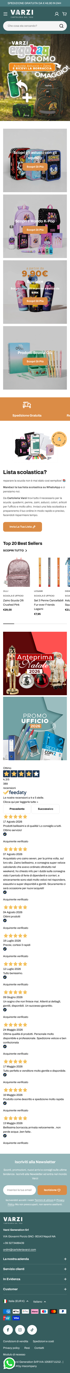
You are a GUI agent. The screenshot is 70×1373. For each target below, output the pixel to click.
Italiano (37, 1301)
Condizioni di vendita (15, 1341)
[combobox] (35, 26)
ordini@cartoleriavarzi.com (19, 1249)
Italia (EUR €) (17, 1301)
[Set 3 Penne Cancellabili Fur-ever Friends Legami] (48, 572)
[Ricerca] (61, 26)
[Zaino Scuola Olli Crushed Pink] (17, 572)
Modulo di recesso (14, 1354)
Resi (27, 1347)
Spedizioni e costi (43, 1341)
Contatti (39, 1347)
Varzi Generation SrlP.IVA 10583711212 (37, 1361)
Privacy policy (11, 1347)
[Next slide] (52, 114)
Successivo (45, 808)
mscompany (29, 1366)
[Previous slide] (17, 114)
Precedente (17, 808)
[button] (22, 115)
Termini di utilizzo (44, 1200)
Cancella (59, 26)
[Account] (56, 14)
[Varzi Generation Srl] (35, 663)
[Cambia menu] (5, 14)
